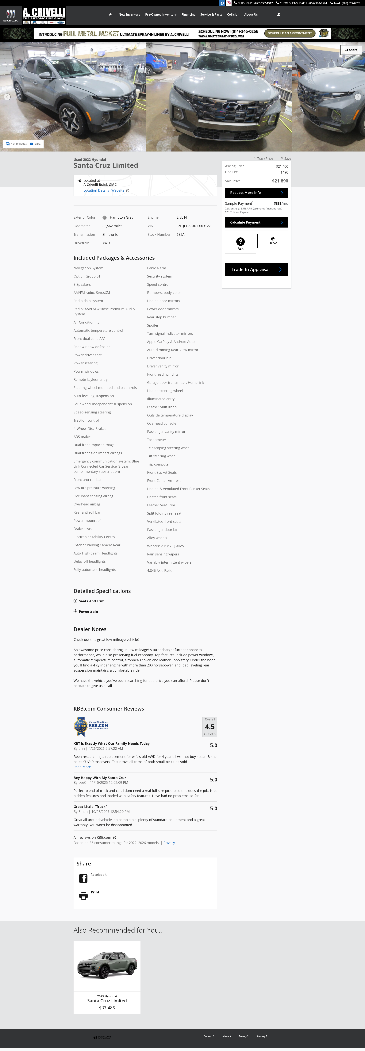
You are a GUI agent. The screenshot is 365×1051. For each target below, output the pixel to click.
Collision (233, 14)
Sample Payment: (240, 203)
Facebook (98, 874)
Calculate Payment (245, 222)
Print (95, 892)
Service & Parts (211, 14)
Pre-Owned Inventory (161, 14)
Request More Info (245, 193)
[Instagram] (229, 3)
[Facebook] (222, 3)
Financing (188, 14)
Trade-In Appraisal (251, 269)
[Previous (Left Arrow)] (7, 97)
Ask (241, 249)
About (225, 1036)
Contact (208, 1036)
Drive (272, 243)
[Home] (11, 16)
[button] (145, 601)
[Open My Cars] (278, 14)
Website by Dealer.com (102, 1038)
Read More (82, 767)
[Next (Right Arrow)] (358, 97)
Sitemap (260, 1036)
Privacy (169, 842)
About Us (251, 14)
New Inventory (129, 14)
